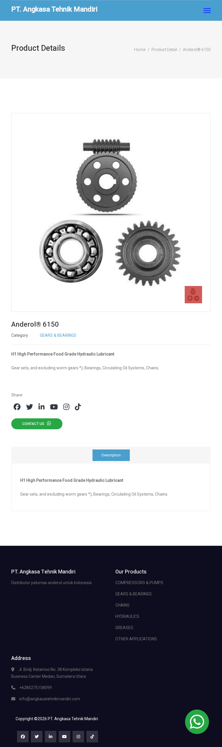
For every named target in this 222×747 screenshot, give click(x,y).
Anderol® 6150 (197, 49)
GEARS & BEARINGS (133, 594)
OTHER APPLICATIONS (136, 639)
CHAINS (122, 605)
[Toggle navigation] (207, 11)
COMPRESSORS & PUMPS (139, 582)
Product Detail (164, 49)
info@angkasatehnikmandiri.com (49, 699)
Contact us (34, 424)
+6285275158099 (35, 687)
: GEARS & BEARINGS (43, 335)
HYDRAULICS (127, 616)
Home (139, 49)
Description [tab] (111, 455)
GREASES (124, 627)
